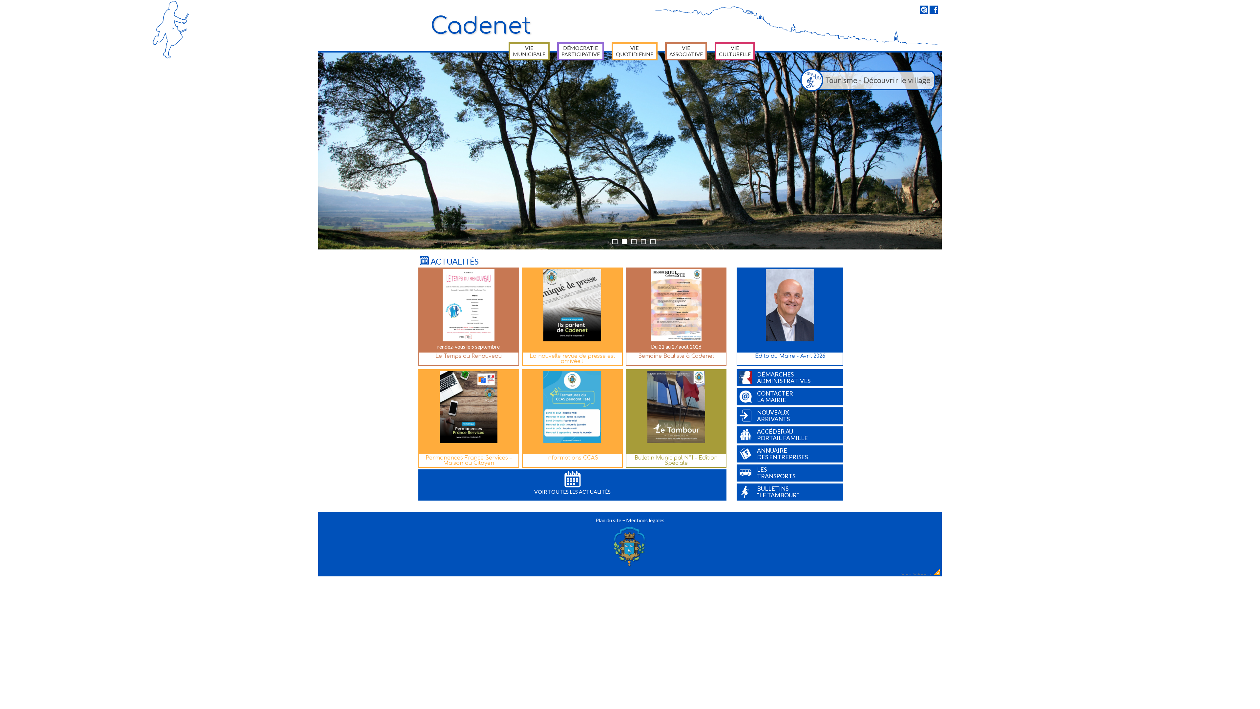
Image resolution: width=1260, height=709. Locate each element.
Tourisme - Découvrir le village (878, 80)
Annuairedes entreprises (782, 454)
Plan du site (608, 520)
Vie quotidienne (634, 51)
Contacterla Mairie (775, 396)
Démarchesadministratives (783, 377)
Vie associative (686, 51)
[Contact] (924, 12)
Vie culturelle (735, 51)
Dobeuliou (906, 574)
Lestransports (776, 473)
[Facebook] (934, 12)
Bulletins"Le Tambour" (778, 492)
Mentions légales (645, 520)
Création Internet (923, 574)
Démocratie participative (580, 51)
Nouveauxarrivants (773, 415)
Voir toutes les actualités (572, 491)
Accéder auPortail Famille (782, 434)
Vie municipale (529, 51)
